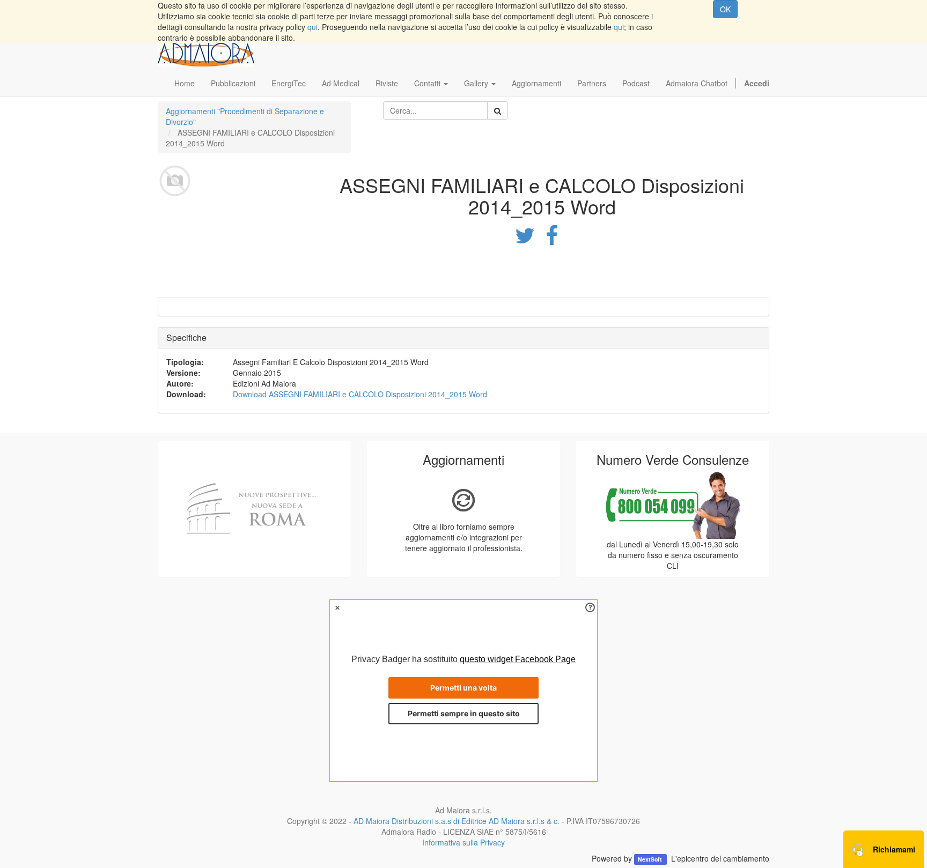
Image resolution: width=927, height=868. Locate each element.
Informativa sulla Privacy (463, 842)
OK (725, 9)
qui (312, 26)
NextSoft (651, 859)
